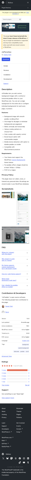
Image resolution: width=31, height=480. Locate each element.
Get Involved (20, 423)
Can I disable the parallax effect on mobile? (10, 286)
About (4, 408)
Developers (5, 429)
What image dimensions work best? (9, 279)
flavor (7, 312)
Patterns (19, 417)
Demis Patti (7, 55)
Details (6, 66)
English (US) (25, 340)
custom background (23, 348)
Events (18, 426)
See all (27, 385)
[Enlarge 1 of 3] (12, 194)
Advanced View (7, 356)
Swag (19, 432)
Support (5, 83)
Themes (18, 411)
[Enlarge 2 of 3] (27, 194)
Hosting (4, 414)
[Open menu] (28, 2)
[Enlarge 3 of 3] (27, 229)
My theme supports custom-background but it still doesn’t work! (9, 267)
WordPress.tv (7, 432)
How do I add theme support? (11, 274)
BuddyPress (6, 446)
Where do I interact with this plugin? (8, 253)
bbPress (5, 443)
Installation (7, 75)
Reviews (6, 70)
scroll (27, 351)
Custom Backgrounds (18, 160)
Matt (4, 440)
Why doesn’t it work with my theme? (8, 259)
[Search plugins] (20, 19)
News (3, 411)
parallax (22, 351)
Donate (19, 429)
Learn (3, 423)
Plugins (18, 414)
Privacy (4, 417)
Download (6, 59)
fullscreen (16, 351)
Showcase (19, 408)
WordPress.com (7, 437)
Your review (5, 385)
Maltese (8, 454)
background (25, 344)
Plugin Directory (6, 7)
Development (8, 79)
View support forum (8, 398)
